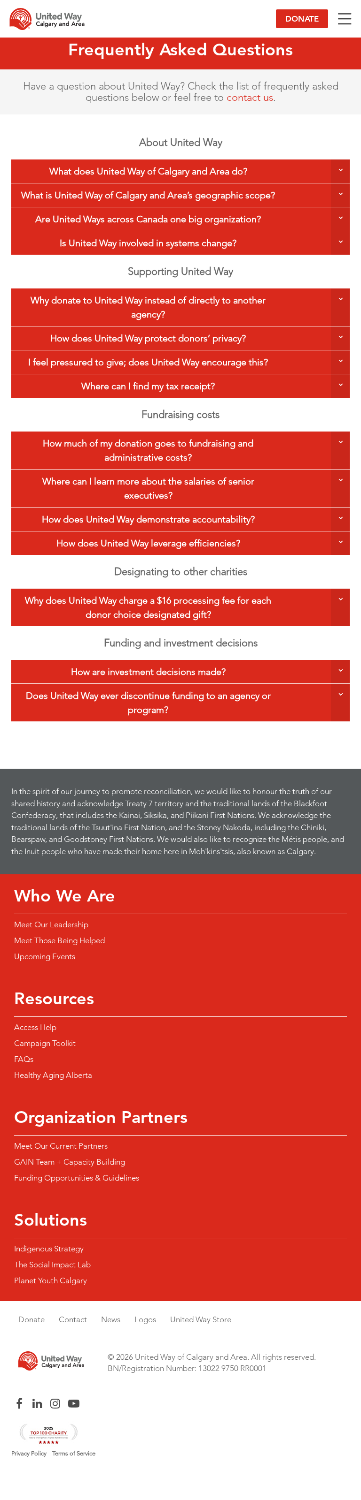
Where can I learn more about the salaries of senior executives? (148, 488)
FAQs (23, 1059)
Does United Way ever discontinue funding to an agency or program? (148, 702)
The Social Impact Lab (52, 1264)
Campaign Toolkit (45, 1043)
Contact (73, 1319)
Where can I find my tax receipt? (148, 386)
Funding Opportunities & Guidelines (76, 1177)
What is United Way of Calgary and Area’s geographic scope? (148, 195)
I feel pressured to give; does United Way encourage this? (148, 362)
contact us (250, 97)
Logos (145, 1319)
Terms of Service (73, 1453)
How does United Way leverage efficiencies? (148, 543)
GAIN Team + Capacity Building (69, 1162)
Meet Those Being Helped (59, 940)
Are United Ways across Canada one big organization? (148, 219)
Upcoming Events (44, 956)
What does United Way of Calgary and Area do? (148, 171)
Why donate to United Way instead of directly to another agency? (148, 307)
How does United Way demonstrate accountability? (148, 519)
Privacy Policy (29, 1453)
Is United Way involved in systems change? (148, 243)
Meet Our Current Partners (61, 1146)
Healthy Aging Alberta (53, 1075)
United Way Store (200, 1319)
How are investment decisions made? (148, 671)
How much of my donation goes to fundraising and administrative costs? (148, 450)
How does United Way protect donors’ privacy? (148, 338)
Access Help (35, 1027)
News (110, 1319)
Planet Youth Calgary (50, 1280)
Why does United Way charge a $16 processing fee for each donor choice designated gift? (148, 607)
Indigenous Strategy (49, 1248)
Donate (302, 18)
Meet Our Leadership (51, 924)
